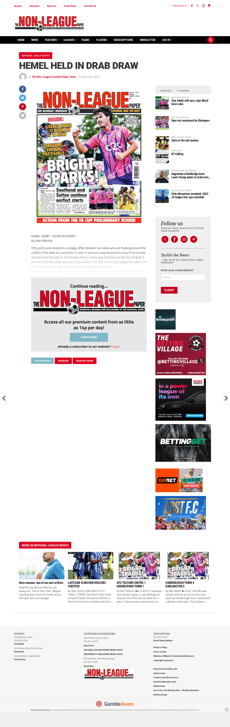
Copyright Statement (163, 660)
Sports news (159, 673)
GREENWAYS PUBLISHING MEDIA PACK (103, 654)
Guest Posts (70, 6)
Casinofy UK (90, 6)
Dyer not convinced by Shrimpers (190, 120)
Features (51, 40)
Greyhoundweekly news (164, 682)
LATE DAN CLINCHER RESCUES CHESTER (87, 584)
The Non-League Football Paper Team (54, 77)
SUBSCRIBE (89, 337)
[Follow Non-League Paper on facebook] (192, 6)
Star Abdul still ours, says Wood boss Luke (189, 102)
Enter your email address (177, 270)
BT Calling (177, 154)
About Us (51, 6)
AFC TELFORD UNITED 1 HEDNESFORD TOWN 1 (131, 584)
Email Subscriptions (163, 640)
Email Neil (88, 666)
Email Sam (89, 645)
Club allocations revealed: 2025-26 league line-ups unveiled (190, 195)
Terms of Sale (160, 652)
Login (116, 346)
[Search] (211, 36)
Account (18, 6)
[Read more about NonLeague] (109, 679)
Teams (85, 40)
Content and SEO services (166, 677)
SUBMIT (169, 290)
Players (101, 40)
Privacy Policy (160, 647)
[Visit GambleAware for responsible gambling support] (119, 704)
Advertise (34, 6)
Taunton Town (84, 360)
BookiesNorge (160, 695)
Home (21, 40)
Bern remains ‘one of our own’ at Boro (41, 583)
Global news (159, 686)
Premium (63, 360)
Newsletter (147, 40)
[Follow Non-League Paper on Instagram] (203, 6)
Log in (166, 40)
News (34, 40)
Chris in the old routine (184, 140)
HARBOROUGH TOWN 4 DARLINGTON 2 (180, 584)
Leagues (69, 40)
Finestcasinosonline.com (165, 669)
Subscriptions (123, 40)
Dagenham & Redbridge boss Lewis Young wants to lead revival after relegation (190, 175)
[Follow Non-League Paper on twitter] (198, 6)
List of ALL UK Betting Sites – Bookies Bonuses (176, 690)
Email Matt (19, 644)
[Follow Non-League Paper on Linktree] (209, 6)
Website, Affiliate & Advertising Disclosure (173, 656)
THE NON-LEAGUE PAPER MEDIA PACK (103, 650)
